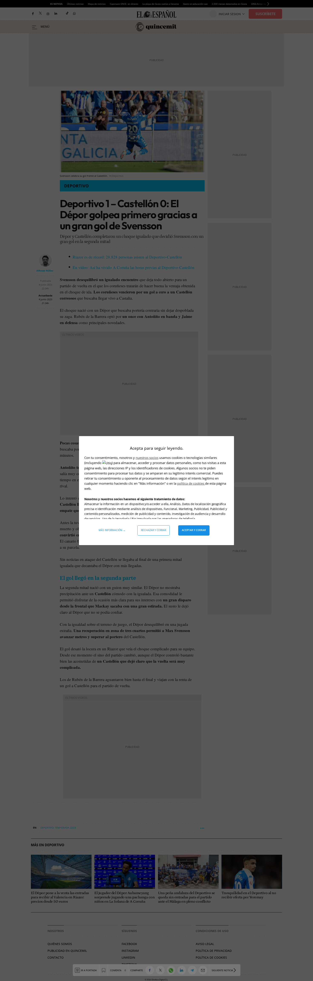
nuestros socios (147, 457)
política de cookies (191, 483)
